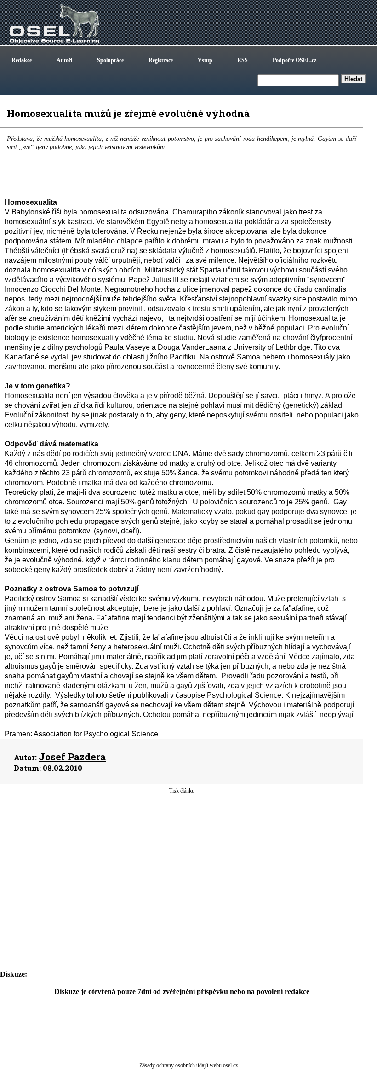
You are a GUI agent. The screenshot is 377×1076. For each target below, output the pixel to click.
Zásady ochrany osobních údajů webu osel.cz (188, 1065)
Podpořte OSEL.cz (294, 60)
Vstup (205, 60)
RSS (242, 60)
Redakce (21, 60)
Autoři (64, 60)
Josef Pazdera (72, 756)
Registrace (161, 60)
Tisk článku (181, 790)
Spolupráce (110, 60)
